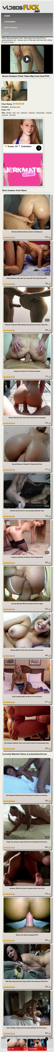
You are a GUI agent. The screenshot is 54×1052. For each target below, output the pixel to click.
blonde (8, 113)
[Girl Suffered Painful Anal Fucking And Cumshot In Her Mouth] (27, 758)
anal (14, 113)
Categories (10, 21)
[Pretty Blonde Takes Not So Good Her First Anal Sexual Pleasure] (27, 241)
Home (7, 16)
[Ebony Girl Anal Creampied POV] (27, 898)
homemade (40, 113)
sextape (49, 113)
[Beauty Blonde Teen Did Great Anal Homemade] (27, 613)
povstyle (12, 115)
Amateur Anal (15, 107)
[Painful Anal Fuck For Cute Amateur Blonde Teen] (27, 474)
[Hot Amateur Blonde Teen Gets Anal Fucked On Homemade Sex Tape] (27, 706)
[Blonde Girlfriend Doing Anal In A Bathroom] (27, 195)
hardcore (24, 113)
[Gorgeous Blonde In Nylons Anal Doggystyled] (27, 520)
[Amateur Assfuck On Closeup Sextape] (27, 334)
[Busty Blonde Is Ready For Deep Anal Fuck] (27, 427)
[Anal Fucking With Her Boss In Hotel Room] (27, 660)
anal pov (5, 115)
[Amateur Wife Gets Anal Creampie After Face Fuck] (27, 851)
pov (18, 113)
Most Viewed (10, 27)
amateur (32, 113)
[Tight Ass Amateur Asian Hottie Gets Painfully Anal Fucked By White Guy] (27, 805)
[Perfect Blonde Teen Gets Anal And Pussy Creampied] (27, 381)
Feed (6, 33)
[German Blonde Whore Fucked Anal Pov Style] (27, 567)
